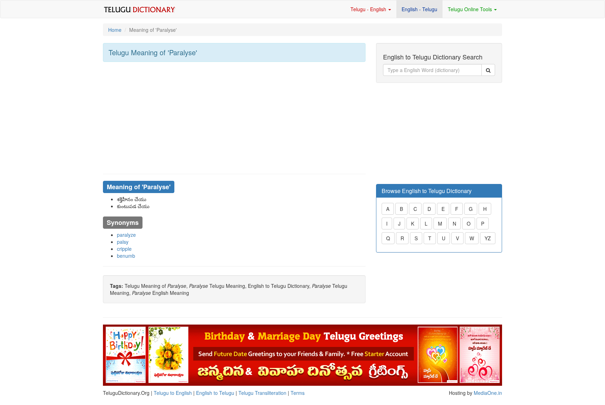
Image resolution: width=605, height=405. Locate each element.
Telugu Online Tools (470, 9)
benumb (126, 255)
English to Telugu (215, 392)
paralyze (126, 234)
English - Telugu (419, 9)
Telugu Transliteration (262, 392)
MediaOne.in (488, 392)
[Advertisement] (234, 118)
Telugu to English (173, 392)
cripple (124, 248)
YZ (488, 238)
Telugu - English (369, 9)
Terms (298, 392)
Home (114, 29)
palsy (122, 241)
